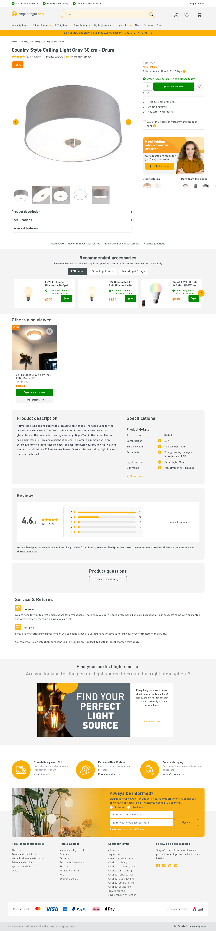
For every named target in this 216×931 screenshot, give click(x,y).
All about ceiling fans (120, 887)
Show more (136, 476)
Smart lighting (80, 25)
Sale (159, 25)
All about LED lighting (120, 870)
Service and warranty (72, 862)
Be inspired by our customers (121, 243)
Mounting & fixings (133, 271)
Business (148, 25)
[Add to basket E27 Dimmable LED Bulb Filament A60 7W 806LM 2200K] (130, 298)
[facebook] (158, 865)
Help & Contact (197, 4)
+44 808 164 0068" (96, 642)
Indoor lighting (19, 25)
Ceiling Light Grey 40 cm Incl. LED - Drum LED (33, 377)
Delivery (64, 858)
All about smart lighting (121, 883)
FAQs (63, 874)
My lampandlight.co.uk (72, 850)
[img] (72, 121)
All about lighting (117, 862)
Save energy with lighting (122, 895)
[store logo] (28, 14)
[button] (108, 33)
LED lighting (61, 25)
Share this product (81, 57)
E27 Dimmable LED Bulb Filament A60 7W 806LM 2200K (120, 284)
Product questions (154, 243)
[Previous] (16, 122)
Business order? (69, 879)
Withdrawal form (69, 870)
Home (14, 42)
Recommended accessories (84, 243)
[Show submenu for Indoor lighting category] (27, 25)
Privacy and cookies (23, 862)
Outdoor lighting (41, 25)
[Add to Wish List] (200, 87)
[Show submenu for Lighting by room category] (112, 25)
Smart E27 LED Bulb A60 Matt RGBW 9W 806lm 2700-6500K (184, 284)
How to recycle (116, 891)
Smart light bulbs (103, 271)
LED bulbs (77, 271)
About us (17, 850)
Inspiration (114, 854)
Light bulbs (123, 25)
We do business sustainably (27, 858)
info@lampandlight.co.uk (54, 642)
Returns (64, 866)
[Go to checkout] (128, 122)
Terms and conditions (24, 854)
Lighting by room (102, 25)
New (137, 25)
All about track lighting (121, 879)
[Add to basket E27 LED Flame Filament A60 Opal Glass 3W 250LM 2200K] (66, 298)
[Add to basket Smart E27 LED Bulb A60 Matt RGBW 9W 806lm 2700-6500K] (193, 298)
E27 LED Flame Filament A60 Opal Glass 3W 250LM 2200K (56, 284)
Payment (65, 854)
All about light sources (121, 874)
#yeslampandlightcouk (24, 866)
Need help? (57, 243)
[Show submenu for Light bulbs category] (130, 25)
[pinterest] (169, 865)
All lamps (113, 850)
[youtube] (175, 865)
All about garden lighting (122, 866)
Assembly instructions (120, 858)
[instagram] (164, 865)
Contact (16, 870)
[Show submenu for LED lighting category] (68, 25)
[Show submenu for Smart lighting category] (89, 25)
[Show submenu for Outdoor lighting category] (50, 25)
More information (27, 551)
